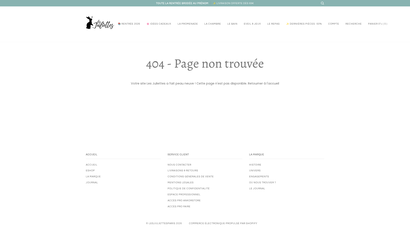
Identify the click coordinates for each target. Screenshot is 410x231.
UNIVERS (255, 170)
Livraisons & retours (183, 170)
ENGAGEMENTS (259, 176)
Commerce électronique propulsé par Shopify (223, 223)
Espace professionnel (184, 194)
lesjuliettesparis (162, 223)
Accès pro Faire (179, 206)
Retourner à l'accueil (263, 83)
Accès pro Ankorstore (184, 200)
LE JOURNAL (257, 188)
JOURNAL (92, 182)
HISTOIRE (255, 165)
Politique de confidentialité (189, 188)
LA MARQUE (93, 176)
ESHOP (90, 170)
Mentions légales (181, 182)
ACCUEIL (91, 165)
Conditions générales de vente (191, 176)
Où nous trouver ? (262, 182)
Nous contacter (179, 165)
